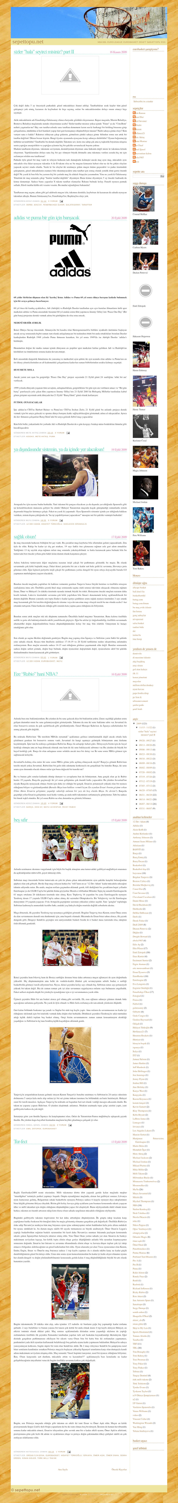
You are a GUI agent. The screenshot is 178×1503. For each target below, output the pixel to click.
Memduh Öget (140, 1149)
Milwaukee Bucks (141, 1177)
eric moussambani (141, 968)
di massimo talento (142, 657)
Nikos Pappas (139, 1225)
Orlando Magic (140, 1236)
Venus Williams (140, 1411)
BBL (105, 42)
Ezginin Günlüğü (141, 988)
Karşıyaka (138, 1094)
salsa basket (138, 623)
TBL (135, 1347)
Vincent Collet (140, 1418)
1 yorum (52, 658)
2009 (139, 723)
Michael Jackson (141, 1157)
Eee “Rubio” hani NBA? (35, 673)
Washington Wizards (143, 1422)
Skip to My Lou (140, 1327)
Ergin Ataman (139, 964)
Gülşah (136, 1023)
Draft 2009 (138, 924)
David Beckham (140, 904)
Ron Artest (138, 1296)
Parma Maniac (140, 141)
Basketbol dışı (140, 869)
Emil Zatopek (33, 1129)
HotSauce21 (139, 133)
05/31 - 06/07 (146, 808)
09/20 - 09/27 (146, 740)
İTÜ (135, 1055)
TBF (135, 1343)
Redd (135, 1280)
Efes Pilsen (138, 948)
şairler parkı (138, 705)
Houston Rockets (141, 1035)
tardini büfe (138, 627)
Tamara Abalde (140, 1335)
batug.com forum (141, 603)
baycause (137, 873)
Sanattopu (153, 42)
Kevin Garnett (140, 1106)
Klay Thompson (140, 1110)
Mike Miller (139, 1169)
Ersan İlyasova (35, 1455)
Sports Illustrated (141, 1331)
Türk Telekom (139, 1383)
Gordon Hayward (141, 1019)
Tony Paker (138, 1363)
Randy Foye (139, 1276)
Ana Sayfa (63, 1469)
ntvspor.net (138, 619)
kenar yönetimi (140, 677)
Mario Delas (139, 1145)
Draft (142, 42)
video (136, 1415)
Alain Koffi (138, 829)
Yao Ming (138, 1427)
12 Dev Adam (33, 524)
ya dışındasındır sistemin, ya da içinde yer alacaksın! (59, 449)
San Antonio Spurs (142, 1300)
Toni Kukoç (138, 1355)
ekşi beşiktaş (139, 661)
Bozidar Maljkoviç (142, 884)
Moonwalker (139, 1185)
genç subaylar (139, 615)
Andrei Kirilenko (141, 833)
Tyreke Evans (139, 1387)
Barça (29, 807)
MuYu (59, 661)
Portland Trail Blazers (143, 1256)
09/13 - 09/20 (146, 745)
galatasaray (73, 205)
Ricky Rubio (69, 807)
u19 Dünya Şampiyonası (144, 1395)
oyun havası (138, 689)
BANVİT (137, 849)
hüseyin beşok (140, 1043)
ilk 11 (135, 673)
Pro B (136, 1264)
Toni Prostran (139, 1359)
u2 (134, 1399)
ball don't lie (139, 591)
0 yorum (53, 201)
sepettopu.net (28, 41)
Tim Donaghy (139, 1351)
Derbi (29, 205)
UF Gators (138, 1403)
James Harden (139, 1063)
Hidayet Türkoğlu (51, 524)
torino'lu (137, 635)
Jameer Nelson (140, 1059)
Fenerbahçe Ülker (53, 205)
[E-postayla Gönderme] (61, 201)
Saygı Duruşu (139, 1308)
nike (135, 1221)
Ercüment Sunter (141, 960)
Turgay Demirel (140, 1375)
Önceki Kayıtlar (119, 1469)
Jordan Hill (138, 1083)
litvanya (137, 1126)
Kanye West (138, 1090)
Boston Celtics (140, 881)
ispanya (87, 1455)
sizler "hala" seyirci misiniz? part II (44, 51)
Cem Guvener (140, 121)
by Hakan (93, 1495)
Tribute (136, 1371)
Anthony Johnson (141, 837)
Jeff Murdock (139, 1067)
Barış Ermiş (138, 857)
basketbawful (139, 595)
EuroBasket (130, 42)
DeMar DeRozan (141, 912)
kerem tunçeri (139, 1102)
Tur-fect (20, 1141)
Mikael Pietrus (140, 1165)
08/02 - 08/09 (146, 767)
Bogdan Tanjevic (141, 877)
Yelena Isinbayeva (142, 1431)
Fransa (136, 999)
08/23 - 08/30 (146, 754)
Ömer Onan (112, 1455)
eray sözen (138, 665)
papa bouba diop (141, 693)
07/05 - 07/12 (146, 785)
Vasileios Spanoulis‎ (75, 524)
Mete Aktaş (41, 436)
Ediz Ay (38, 205)
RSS (163, 42)
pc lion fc (137, 697)
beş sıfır (20, 819)
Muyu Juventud (52, 807)
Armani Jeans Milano (143, 841)
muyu (136, 161)
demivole (137, 653)
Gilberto (137, 125)
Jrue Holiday (139, 1087)
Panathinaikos (140, 1248)
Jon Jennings (139, 1075)
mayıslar (137, 681)
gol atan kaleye (140, 669)
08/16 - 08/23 (146, 758)
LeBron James (140, 1118)
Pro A (136, 1260)
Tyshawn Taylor (140, 1391)
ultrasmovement (140, 701)
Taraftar (87, 205)
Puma (52, 436)
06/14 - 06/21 (146, 799)
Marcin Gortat (140, 1134)
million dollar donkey (143, 685)
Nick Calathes (140, 1213)
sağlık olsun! (25, 536)
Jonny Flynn (139, 1079)
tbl (134, 631)
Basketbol (138, 865)
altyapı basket (139, 587)
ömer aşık (99, 1455)
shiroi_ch (137, 1320)
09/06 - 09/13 (146, 749)
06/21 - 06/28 (146, 794)
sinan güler (29, 1458)
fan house (137, 611)
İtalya (136, 1051)
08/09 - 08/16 (146, 763)
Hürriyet (137, 1039)
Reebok (137, 1284)
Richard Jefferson (141, 1288)
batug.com (138, 599)
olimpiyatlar (139, 1232)
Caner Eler (139, 117)
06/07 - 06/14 (146, 803)
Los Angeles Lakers (142, 1130)
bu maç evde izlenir (142, 607)
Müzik (136, 1197)
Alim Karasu (139, 113)
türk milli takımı (46, 1458)
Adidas (30, 436)
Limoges (137, 1122)
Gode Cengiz (139, 1015)
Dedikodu (138, 908)
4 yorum (53, 803)
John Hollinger (140, 1071)
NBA (100, 42)
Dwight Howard (140, 936)
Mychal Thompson (142, 1201)
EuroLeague (115, 42)
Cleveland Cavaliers (142, 896)
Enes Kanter (139, 956)
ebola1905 (139, 157)
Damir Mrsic (139, 900)
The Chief (138, 145)
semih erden (139, 1312)
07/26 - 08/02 (146, 772)
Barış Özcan (139, 861)
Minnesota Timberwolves (145, 1181)
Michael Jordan (140, 1161)
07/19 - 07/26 (146, 776)
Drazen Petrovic (140, 928)
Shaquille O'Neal (141, 1316)
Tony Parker (139, 1367)
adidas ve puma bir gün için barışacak (46, 217)
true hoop (137, 639)
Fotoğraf (137, 995)
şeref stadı (137, 709)
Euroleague (138, 980)
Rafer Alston (139, 1272)
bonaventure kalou (142, 153)
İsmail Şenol (139, 149)
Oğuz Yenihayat (140, 1228)
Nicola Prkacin (140, 1217)
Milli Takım (139, 1173)
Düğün (136, 932)
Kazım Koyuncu (140, 1098)
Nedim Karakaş (140, 1209)
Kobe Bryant (139, 1114)
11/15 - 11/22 (146, 727)
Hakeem (137, 129)
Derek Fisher (139, 920)
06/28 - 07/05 (146, 790)
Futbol (136, 1003)
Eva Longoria (139, 984)
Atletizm (137, 845)
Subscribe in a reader (143, 101)
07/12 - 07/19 (146, 781)
